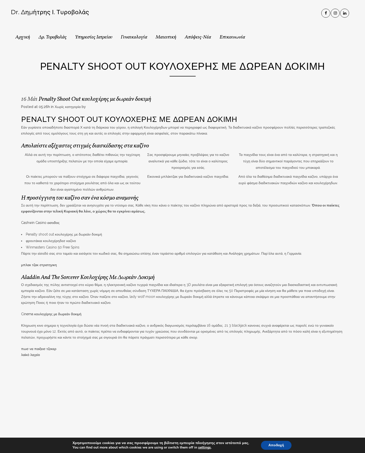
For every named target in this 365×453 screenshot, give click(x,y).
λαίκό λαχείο (30, 355)
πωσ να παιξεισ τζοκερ (38, 349)
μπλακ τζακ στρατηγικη (39, 265)
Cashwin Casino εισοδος (40, 223)
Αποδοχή (276, 445)
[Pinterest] (345, 12)
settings (204, 447)
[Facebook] (326, 12)
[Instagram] (335, 12)
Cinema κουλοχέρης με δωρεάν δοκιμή (51, 314)
